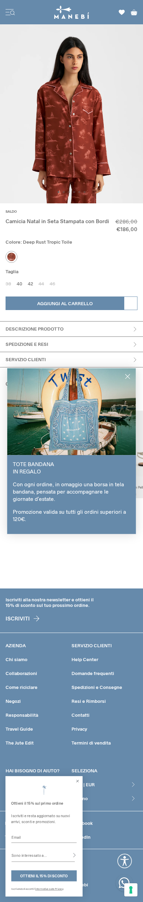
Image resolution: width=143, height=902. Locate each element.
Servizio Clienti (26, 359)
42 (30, 283)
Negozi (13, 701)
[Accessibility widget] (124, 861)
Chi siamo (16, 659)
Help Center (85, 659)
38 (8, 283)
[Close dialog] (78, 781)
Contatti (81, 715)
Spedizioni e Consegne (97, 687)
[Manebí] (71, 12)
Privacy (79, 729)
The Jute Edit (20, 743)
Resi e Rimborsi (89, 701)
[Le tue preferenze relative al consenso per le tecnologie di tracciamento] (130, 889)
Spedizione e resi (27, 344)
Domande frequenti (93, 673)
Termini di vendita (91, 743)
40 (19, 283)
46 (52, 283)
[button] (58, 192)
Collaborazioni (21, 673)
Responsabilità (22, 715)
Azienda (16, 645)
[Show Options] (74, 855)
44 (41, 283)
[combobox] (43, 855)
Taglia (12, 271)
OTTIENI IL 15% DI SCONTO (44, 875)
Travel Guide (19, 729)
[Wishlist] (122, 12)
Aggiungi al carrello (65, 303)
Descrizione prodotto (35, 329)
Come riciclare (21, 687)
